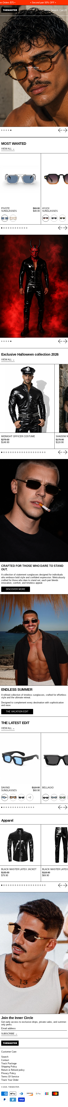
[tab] (1, 130)
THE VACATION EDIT (17, 711)
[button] (54, 10)
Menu (47, 10)
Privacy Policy (8, 1073)
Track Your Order (9, 1080)
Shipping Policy (9, 1066)
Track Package (9, 1063)
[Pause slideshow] (3, 238)
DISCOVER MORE (15, 589)
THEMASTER (13, 1087)
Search (4, 1056)
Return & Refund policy (13, 1070)
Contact (5, 1060)
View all (6, 148)
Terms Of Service (10, 1076)
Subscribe (7, 1033)
